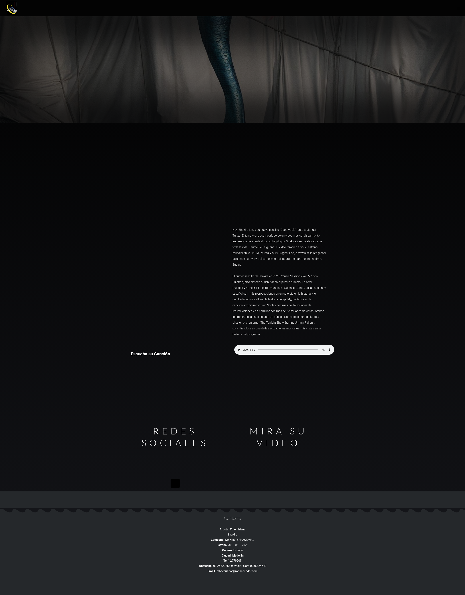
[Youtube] (175, 456)
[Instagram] (175, 470)
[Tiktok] (175, 483)
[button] (458, 8)
